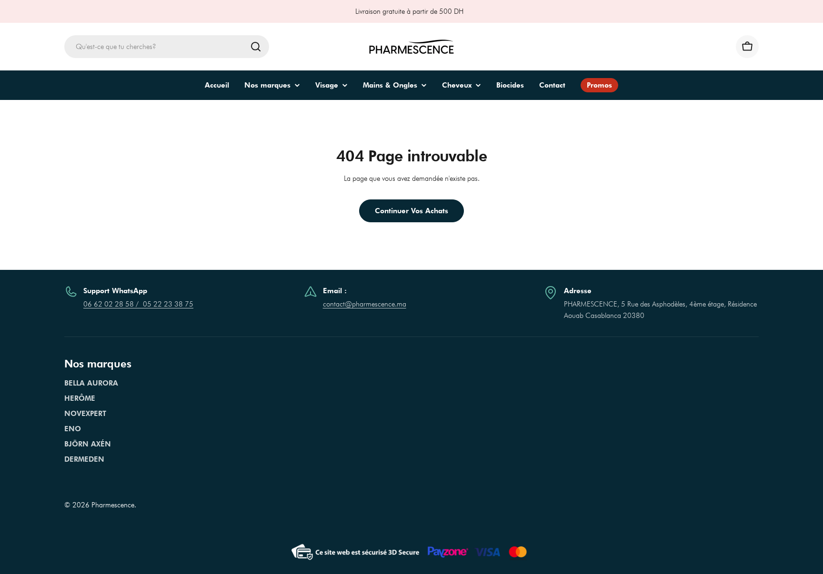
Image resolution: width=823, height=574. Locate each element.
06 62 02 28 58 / (113, 304)
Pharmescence (112, 505)
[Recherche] (255, 46)
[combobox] (166, 46)
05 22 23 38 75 (168, 304)
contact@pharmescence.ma (364, 304)
